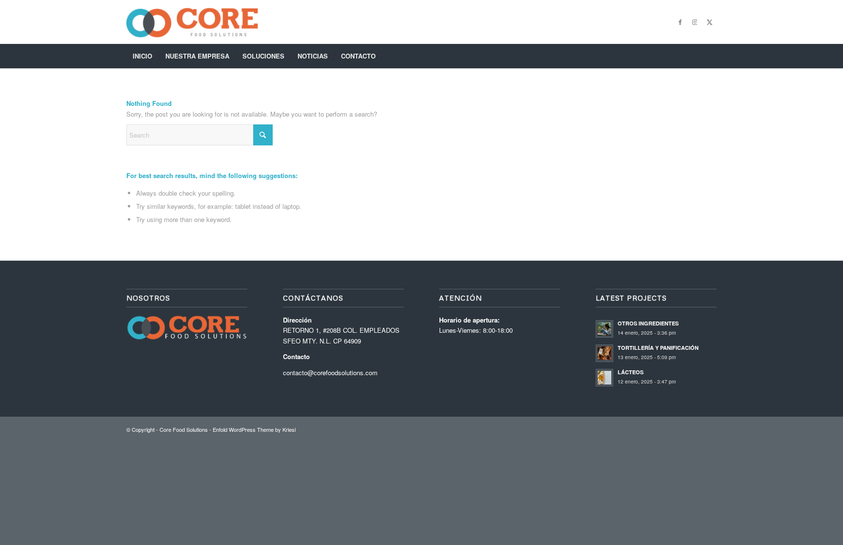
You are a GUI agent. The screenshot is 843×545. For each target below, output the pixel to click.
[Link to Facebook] (680, 22)
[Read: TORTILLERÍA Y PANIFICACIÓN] (604, 353)
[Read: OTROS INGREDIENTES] (604, 329)
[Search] (710, 56)
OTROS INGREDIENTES (648, 323)
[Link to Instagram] (694, 22)
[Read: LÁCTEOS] (604, 377)
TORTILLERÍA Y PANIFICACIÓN (658, 347)
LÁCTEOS (630, 372)
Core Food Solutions (184, 429)
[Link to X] (709, 22)
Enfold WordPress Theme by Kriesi (254, 429)
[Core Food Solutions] (192, 22)
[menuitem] (142, 56)
